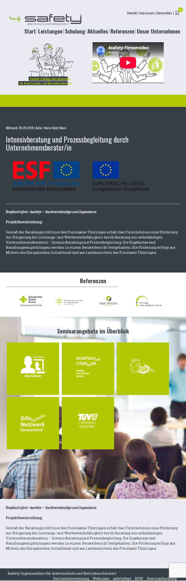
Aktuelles (97, 31)
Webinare (101, 578)
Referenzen (122, 31)
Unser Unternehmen (158, 31)
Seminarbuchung (162, 578)
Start (30, 31)
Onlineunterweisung (71, 578)
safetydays (122, 578)
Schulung (75, 31)
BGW (139, 578)
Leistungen (50, 31)
